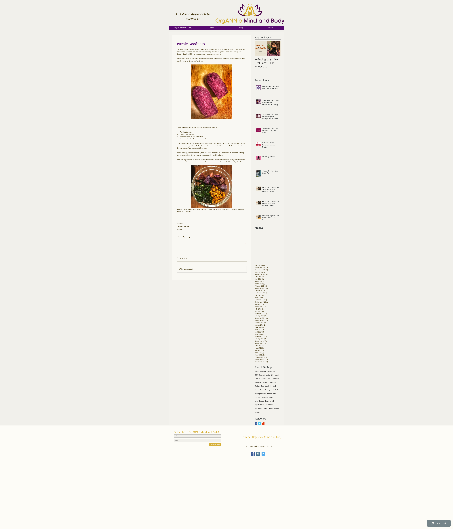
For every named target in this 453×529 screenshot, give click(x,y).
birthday (276, 390)
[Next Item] (277, 48)
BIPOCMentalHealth (262, 375)
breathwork (271, 394)
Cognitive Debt (264, 379)
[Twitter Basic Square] (259, 423)
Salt (274, 386)
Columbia (275, 379)
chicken (257, 397)
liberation (269, 405)
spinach (257, 412)
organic (277, 408)
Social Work (259, 390)
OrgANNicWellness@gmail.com (259, 446)
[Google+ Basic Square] (263, 423)
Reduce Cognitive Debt (263, 386)
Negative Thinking (261, 382)
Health (179, 229)
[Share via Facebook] (178, 237)
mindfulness (268, 408)
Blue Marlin (275, 375)
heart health (269, 401)
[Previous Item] (258, 48)
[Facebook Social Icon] (253, 454)
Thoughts (268, 390)
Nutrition (180, 223)
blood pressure (260, 394)
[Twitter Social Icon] (263, 454)
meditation (258, 408)
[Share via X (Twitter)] (184, 237)
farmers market (267, 397)
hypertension (259, 405)
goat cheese (259, 401)
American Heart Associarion (265, 371)
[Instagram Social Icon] (258, 454)
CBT (256, 379)
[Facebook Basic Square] (256, 423)
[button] (212, 28)
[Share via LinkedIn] (189, 237)
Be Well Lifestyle (183, 226)
